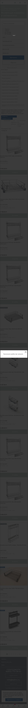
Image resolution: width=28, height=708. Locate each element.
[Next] (25, 354)
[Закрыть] (25, 352)
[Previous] (3, 354)
